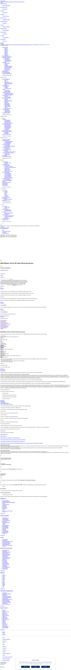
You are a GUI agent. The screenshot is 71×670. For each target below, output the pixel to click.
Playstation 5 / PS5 (8, 162)
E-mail (11, 279)
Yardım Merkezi (5, 539)
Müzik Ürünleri (5, 183)
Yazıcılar (6, 107)
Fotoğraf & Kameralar (6, 178)
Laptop (3, 524)
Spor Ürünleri (4, 206)
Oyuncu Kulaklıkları (8, 174)
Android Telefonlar (5, 55)
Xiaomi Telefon (5, 562)
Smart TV (6, 191)
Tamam (1, 302)
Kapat (1, 287)
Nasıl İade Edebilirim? (6, 542)
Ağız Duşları (7, 148)
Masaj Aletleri (4, 155)
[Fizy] (35, 637)
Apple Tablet (4, 561)
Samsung (4, 575)
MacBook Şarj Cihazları (9, 93)
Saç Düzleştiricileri (8, 143)
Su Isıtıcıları (6, 129)
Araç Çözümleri (5, 214)
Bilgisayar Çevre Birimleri (6, 97)
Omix (3, 582)
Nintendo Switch (5, 627)
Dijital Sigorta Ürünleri (8, 171)
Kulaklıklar (6, 65)
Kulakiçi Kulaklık (5, 531)
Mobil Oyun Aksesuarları (9, 177)
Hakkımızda (3, 498)
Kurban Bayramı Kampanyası (7, 599)
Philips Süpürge (5, 555)
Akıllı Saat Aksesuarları (8, 66)
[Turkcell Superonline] (35, 639)
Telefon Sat (4, 546)
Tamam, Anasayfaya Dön (4, 315)
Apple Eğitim (4, 592)
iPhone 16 (6, 49)
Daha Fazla (2, 345)
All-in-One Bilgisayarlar (9, 82)
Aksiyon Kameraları (8, 179)
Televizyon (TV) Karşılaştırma (7, 545)
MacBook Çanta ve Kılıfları (9, 94)
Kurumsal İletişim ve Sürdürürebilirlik (8, 502)
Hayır (1, 296)
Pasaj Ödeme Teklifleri (6, 601)
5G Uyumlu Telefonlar (6, 72)
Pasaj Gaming (4, 507)
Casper (3, 578)
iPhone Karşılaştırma (5, 544)
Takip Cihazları (7, 61)
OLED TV (6, 195)
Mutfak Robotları (7, 125)
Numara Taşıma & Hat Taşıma (7, 510)
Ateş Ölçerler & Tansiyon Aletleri (8, 152)
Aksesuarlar (4, 62)
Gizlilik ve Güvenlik (5, 504)
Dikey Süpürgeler (5, 526)
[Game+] (35, 651)
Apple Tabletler (7, 90)
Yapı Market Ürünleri (6, 218)
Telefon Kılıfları (7, 63)
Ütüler (3, 118)
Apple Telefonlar (5, 47)
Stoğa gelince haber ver (4, 270)
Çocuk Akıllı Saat (5, 530)
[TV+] (35, 644)
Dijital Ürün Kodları (5, 164)
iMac (5, 80)
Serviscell (6, 217)
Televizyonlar (4, 190)
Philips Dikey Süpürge (6, 554)
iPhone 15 (6, 50)
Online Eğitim (7, 168)
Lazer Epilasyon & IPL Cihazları (10, 151)
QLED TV (6, 196)
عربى (3, 633)
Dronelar (3, 181)
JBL (3, 580)
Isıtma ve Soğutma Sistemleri (7, 131)
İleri (2, 275)
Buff (1, 260)
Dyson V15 (4, 624)
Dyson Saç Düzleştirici (6, 553)
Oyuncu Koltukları (8, 175)
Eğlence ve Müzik (8, 169)
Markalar (6, 1)
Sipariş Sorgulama (15, 1)
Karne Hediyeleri (5, 598)
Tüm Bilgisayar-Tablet (6, 112)
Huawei (3, 579)
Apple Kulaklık (5, 556)
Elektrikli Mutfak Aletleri (6, 123)
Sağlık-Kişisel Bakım (24, 44)
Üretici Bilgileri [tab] (3, 402)
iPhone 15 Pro (4, 614)
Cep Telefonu (4, 517)
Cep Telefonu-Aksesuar (4, 44)
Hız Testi (3, 511)
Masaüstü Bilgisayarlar (8, 83)
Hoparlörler (6, 101)
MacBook (6, 86)
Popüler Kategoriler (4, 515)
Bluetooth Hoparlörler (8, 199)
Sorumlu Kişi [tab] (2, 401)
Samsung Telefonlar (5, 550)
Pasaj (3, 230)
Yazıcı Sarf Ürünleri (8, 108)
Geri (1, 275)
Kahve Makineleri (7, 127)
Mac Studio (6, 81)
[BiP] (35, 642)
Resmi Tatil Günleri (5, 600)
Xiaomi (3, 585)
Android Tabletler (7, 91)
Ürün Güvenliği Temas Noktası (7, 541)
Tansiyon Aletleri (7, 154)
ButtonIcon (2, 288)
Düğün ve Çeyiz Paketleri (6, 593)
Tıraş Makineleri (7, 145)
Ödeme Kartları (5, 184)
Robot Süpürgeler (7, 120)
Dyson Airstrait (4, 625)
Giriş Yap (1, 3)
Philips (3, 583)
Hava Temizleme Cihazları (6, 130)
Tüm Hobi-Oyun (5, 185)
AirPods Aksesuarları (8, 67)
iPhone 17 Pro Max (5, 611)
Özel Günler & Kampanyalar (6, 590)
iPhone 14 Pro (4, 618)
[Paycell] (35, 648)
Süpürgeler (4, 119)
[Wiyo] (35, 655)
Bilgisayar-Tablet (11, 44)
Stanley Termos (5, 568)
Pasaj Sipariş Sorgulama (6, 543)
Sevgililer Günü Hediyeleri (6, 597)
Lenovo (3, 581)
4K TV (6, 193)
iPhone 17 (6, 48)
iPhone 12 (4, 621)
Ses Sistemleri (4, 198)
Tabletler (3, 89)
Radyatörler (6, 133)
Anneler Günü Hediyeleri (6, 602)
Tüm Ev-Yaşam (5, 219)
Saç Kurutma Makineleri (9, 141)
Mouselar (6, 102)
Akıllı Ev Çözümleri (5, 209)
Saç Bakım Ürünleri (5, 140)
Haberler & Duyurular (6, 501)
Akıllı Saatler (7, 58)
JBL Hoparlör (4, 560)
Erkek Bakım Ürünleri (6, 144)
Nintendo (6, 163)
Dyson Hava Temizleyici (6, 557)
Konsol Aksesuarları (8, 176)
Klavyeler (6, 99)
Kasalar (6, 84)
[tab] (3, 320)
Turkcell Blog (4, 508)
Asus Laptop (4, 565)
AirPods (6, 64)
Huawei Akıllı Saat (5, 558)
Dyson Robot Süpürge (6, 567)
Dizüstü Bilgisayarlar (5, 85)
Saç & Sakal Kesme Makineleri (10, 146)
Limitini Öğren (2, 430)
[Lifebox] (35, 646)
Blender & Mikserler (8, 126)
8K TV (6, 194)
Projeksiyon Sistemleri (6, 197)
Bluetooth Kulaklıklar (6, 522)
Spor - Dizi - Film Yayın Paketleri (10, 167)
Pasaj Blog (22, 1)
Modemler (6, 95)
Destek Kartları (7, 165)
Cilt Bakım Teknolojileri (6, 139)
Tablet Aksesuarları (5, 109)
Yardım (19, 1)
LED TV (6, 192)
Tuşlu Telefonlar (5, 70)
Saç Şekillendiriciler (8, 142)
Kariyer (3, 503)
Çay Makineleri (7, 128)
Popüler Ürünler (3, 607)
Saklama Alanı (7, 170)
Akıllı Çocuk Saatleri (8, 60)
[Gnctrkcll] (35, 649)
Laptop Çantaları (7, 106)
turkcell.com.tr (2, 0)
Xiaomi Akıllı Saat (5, 563)
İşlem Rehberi (4, 540)
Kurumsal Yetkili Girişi (4, 228)
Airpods (3, 533)
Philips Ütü (4, 559)
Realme (3, 584)
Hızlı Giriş (2, 226)
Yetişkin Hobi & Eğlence (6, 182)
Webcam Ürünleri (7, 105)
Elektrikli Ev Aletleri (17, 44)
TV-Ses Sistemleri (35, 44)
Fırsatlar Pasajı (4, 594)
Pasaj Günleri (4, 595)
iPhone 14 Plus (4, 617)
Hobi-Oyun (30, 44)
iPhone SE (6, 54)
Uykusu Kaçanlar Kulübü (6, 596)
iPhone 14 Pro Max (5, 619)
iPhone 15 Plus (4, 613)
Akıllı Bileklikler (7, 59)
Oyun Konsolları (5, 161)
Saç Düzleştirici (5, 532)
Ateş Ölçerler (7, 153)
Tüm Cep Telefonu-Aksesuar (7, 73)
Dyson (3, 576)
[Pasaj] (1, 2)
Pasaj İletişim (4, 505)
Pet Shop (3, 211)
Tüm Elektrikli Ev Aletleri (6, 134)
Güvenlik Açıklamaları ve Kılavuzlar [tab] (6, 404)
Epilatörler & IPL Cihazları (6, 149)
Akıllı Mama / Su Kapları (9, 212)
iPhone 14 (6, 51)
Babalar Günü (4, 603)
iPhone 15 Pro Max (5, 615)
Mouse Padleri (7, 103)
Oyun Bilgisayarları (8, 88)
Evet (3, 296)
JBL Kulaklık (4, 551)
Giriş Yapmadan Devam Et (4, 227)
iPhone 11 (6, 53)
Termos (6, 208)
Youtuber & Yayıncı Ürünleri (7, 180)
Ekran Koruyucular (5, 233)
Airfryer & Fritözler (8, 124)
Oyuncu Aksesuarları (5, 172)
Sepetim (2, 43)
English (3, 632)
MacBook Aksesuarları (6, 92)
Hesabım (5, 3)
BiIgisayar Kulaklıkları (8, 100)
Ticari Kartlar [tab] (2, 370)
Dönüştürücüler (7, 104)
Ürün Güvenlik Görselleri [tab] (4, 403)
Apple (3, 574)
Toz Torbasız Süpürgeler (9, 122)
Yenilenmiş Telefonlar (6, 71)
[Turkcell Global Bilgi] (35, 653)
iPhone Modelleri (5, 519)
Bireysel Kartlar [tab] (3, 369)
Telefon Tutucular (7, 69)
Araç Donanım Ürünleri (8, 216)
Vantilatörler (7, 132)
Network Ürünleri (7, 96)
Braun (3, 577)
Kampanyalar (2, 1)
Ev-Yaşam (40, 44)
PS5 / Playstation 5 (5, 626)
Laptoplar (6, 87)
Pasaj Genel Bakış (5, 500)
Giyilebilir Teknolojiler (6, 57)
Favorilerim (10, 1)
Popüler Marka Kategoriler (6, 548)
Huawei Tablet (4, 566)
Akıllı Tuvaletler (7, 213)
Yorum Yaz (8, 267)
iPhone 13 (6, 52)
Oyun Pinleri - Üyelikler (9, 166)
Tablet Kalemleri (7, 111)
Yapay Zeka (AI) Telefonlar (7, 56)
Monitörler (6, 98)
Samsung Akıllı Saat (5, 564)
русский (3, 634)
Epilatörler (6, 150)
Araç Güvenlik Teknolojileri (9, 215)
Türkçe (3, 631)
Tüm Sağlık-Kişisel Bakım (6, 156)
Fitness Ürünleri (7, 207)
